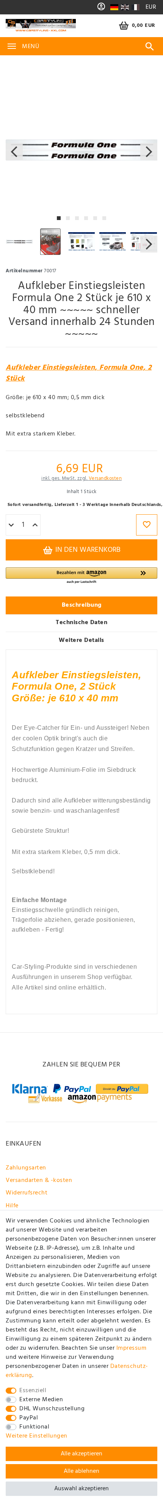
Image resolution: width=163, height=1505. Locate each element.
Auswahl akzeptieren (81, 1489)
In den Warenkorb (87, 550)
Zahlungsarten (26, 1168)
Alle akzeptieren (81, 1454)
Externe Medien (41, 1399)
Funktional (34, 1427)
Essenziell (32, 1390)
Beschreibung (82, 605)
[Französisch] (135, 7)
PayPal (28, 1417)
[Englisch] (125, 7)
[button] (81, 575)
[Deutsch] (114, 7)
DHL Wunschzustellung (52, 1408)
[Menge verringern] (11, 525)
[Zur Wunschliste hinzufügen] (146, 524)
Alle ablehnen (81, 1471)
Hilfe (12, 1206)
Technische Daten (81, 623)
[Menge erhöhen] (35, 525)
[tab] (81, 605)
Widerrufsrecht (26, 1193)
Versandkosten (105, 478)
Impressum (131, 1348)
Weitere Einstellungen (36, 1436)
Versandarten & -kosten (39, 1180)
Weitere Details (81, 640)
